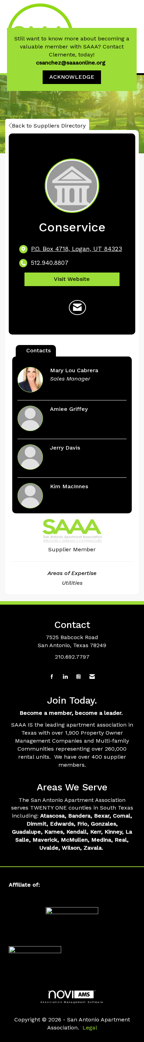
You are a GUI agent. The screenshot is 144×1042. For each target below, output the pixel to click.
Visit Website (72, 279)
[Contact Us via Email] (92, 677)
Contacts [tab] (38, 350)
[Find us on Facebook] (52, 677)
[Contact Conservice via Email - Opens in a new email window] (77, 307)
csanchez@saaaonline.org (71, 62)
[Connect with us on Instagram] (78, 677)
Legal (89, 1027)
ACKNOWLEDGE (71, 77)
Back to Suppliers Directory (49, 125)
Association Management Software (72, 1002)
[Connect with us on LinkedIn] (65, 677)
